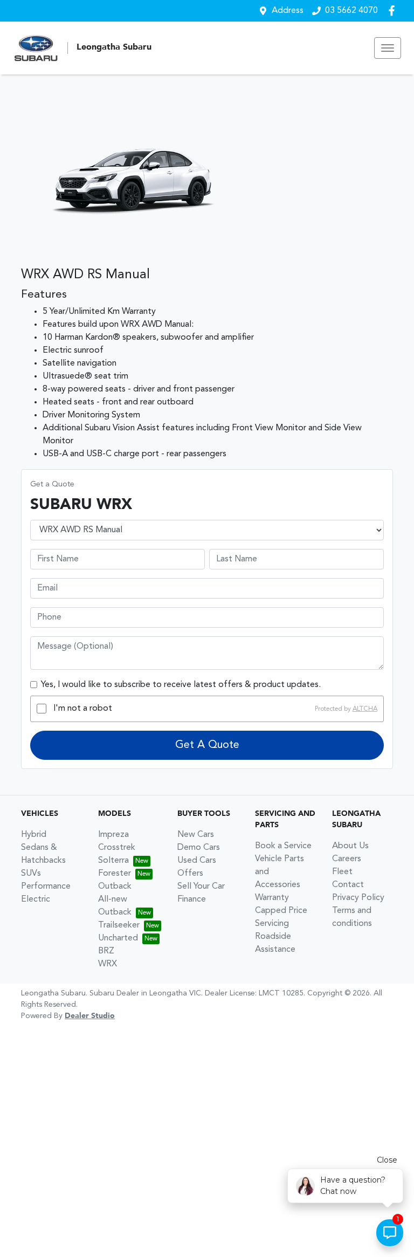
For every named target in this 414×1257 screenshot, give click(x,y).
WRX (107, 964)
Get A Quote (207, 745)
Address (287, 10)
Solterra (113, 860)
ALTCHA (365, 708)
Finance (191, 899)
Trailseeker (119, 925)
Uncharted (118, 938)
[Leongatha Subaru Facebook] (394, 10)
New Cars (195, 834)
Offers (190, 873)
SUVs (31, 873)
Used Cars (196, 860)
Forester (114, 873)
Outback (115, 886)
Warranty (272, 898)
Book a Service (283, 846)
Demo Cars (198, 847)
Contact (348, 885)
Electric (35, 899)
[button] (387, 48)
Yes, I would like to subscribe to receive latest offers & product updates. (181, 685)
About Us (350, 846)
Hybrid (33, 834)
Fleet (342, 872)
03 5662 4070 (351, 10)
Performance (46, 886)
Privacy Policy (358, 898)
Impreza (113, 834)
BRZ (106, 951)
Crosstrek (116, 847)
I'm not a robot (82, 708)
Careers (346, 859)
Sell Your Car (201, 886)
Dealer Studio (90, 1016)
